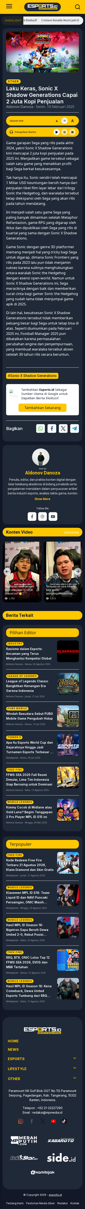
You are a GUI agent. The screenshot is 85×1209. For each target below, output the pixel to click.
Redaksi (62, 1203)
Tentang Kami (15, 1203)
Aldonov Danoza (19, 106)
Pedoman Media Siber (40, 1203)
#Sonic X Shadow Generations (32, 376)
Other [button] (14, 1079)
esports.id (55, 1194)
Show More (42, 499)
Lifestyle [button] (17, 1069)
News (13, 1049)
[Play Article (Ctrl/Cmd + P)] (57, 132)
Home (13, 1041)
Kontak (74, 1203)
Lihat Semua (71, 532)
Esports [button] (16, 1059)
